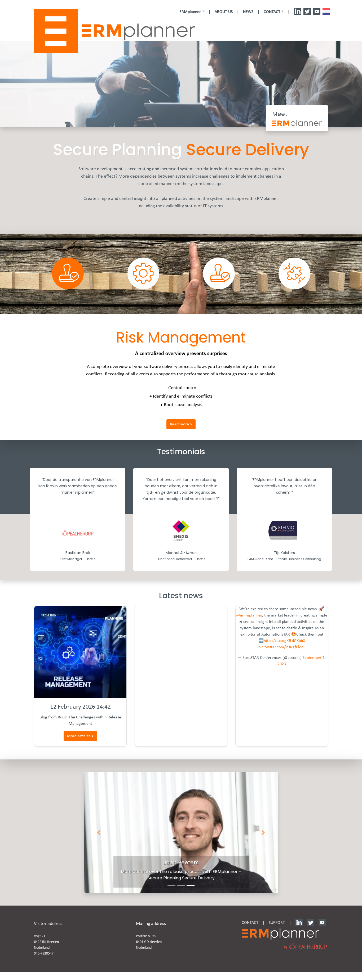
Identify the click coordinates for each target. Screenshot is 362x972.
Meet (279, 114)
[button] (191, 12)
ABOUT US (224, 12)
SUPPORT (277, 923)
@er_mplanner (249, 615)
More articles (79, 736)
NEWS (248, 12)
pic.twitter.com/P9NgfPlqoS (281, 647)
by (285, 947)
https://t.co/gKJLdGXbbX (284, 641)
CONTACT (250, 923)
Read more (180, 424)
